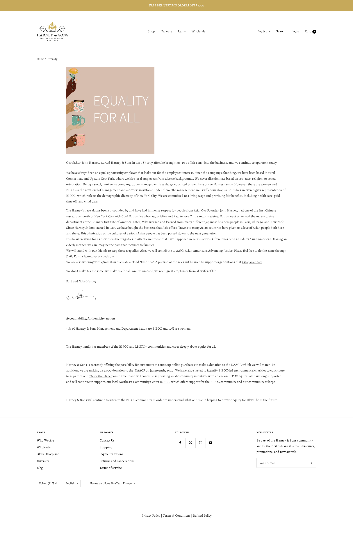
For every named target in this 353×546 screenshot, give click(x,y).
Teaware (166, 31)
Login (295, 31)
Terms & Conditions (176, 515)
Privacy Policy (151, 515)
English (262, 31)
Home (40, 59)
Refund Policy (202, 515)
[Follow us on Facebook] (180, 443)
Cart (310, 31)
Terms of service (111, 468)
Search (281, 31)
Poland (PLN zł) (48, 483)
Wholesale (198, 31)
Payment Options (111, 454)
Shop (151, 31)
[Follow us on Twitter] (190, 443)
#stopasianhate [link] (252, 262)
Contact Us (107, 440)
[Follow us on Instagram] (200, 443)
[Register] (311, 463)
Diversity (43, 461)
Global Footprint (48, 454)
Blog (40, 468)
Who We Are (45, 440)
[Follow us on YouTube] (211, 443)
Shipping (106, 447)
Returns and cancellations (117, 461)
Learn (182, 31)
